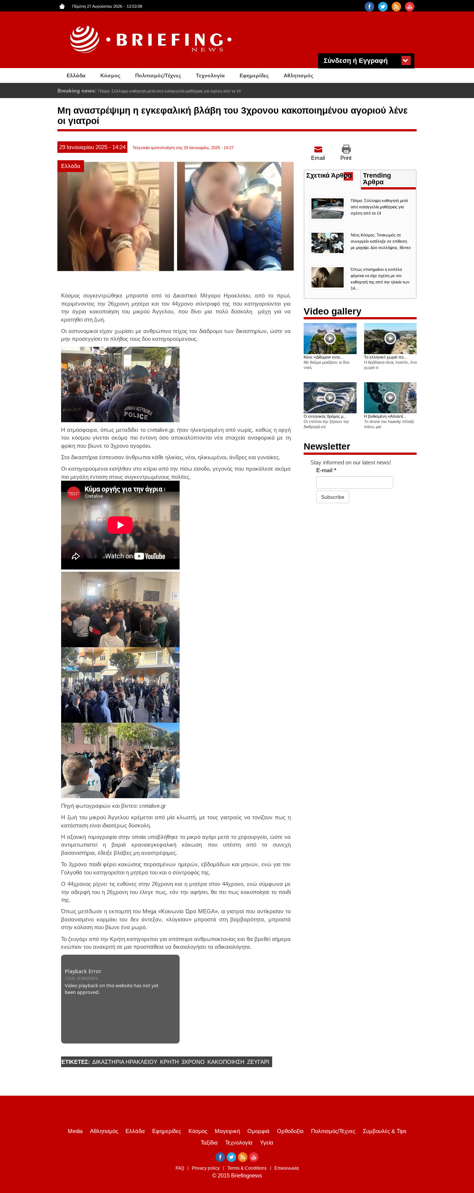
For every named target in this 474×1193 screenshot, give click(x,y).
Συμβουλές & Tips (385, 1131)
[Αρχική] (152, 39)
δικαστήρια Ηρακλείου (124, 1062)
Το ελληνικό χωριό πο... (385, 357)
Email (318, 158)
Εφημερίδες (254, 75)
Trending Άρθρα (377, 179)
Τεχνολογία (210, 75)
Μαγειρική (227, 1131)
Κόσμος (110, 75)
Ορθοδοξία (290, 1131)
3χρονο (193, 1062)
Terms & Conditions (247, 1168)
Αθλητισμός (298, 75)
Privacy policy (206, 1168)
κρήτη (169, 1062)
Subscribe (332, 497)
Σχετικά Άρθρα (333, 176)
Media (75, 1131)
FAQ (180, 1168)
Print (345, 158)
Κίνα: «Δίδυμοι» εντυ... (323, 357)
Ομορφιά (258, 1131)
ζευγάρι (258, 1062)
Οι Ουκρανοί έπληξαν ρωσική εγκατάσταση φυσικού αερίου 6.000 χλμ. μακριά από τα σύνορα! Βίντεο (188, 91)
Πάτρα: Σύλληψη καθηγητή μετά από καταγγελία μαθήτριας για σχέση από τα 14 (379, 206)
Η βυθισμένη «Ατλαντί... (385, 416)
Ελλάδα (76, 75)
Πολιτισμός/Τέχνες (158, 75)
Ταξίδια (209, 1142)
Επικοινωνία (286, 1168)
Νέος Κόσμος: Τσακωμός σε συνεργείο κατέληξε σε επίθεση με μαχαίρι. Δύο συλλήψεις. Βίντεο (381, 241)
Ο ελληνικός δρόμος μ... (325, 416)
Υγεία (266, 1142)
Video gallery (332, 311)
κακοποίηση (225, 1062)
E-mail (326, 470)
